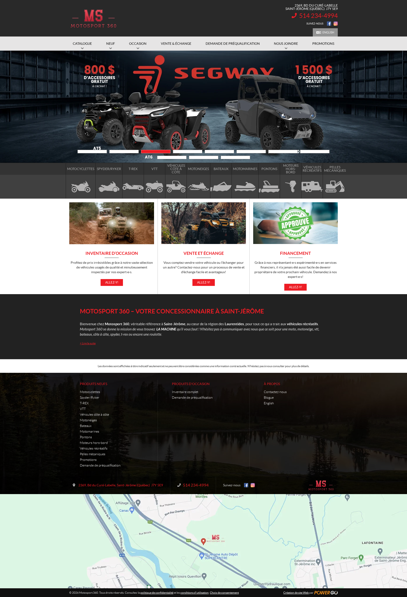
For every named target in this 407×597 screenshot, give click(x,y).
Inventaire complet (185, 392)
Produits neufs (93, 384)
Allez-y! (111, 282)
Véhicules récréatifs (93, 448)
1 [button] (92, 151)
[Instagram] (336, 23)
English (328, 32)
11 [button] (235, 157)
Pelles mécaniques (92, 454)
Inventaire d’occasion (111, 253)
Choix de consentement (224, 592)
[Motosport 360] (93, 18)
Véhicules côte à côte (94, 414)
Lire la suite (88, 343)
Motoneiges (88, 420)
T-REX (84, 403)
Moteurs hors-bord (94, 443)
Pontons (86, 437)
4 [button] (187, 151)
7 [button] (283, 151)
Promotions (88, 460)
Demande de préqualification (100, 465)
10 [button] (203, 157)
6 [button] (251, 151)
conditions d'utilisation (194, 592)
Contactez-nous (275, 392)
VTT (83, 409)
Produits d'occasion (191, 384)
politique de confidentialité (156, 592)
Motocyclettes (90, 392)
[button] (75, 107)
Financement (295, 253)
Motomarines (89, 431)
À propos (272, 384)
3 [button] (156, 151)
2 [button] (124, 151)
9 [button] (172, 157)
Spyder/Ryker (89, 397)
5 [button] (219, 151)
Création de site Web (296, 592)
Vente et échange (203, 253)
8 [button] (315, 151)
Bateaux (85, 426)
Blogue (269, 397)
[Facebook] (329, 23)
